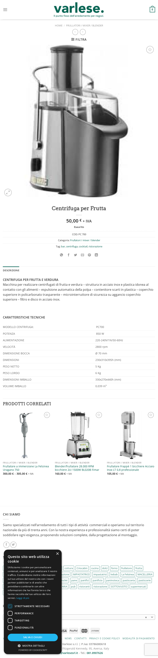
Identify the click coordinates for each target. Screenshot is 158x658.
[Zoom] (8, 192)
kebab (114, 574)
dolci (105, 568)
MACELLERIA (145, 574)
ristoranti (84, 586)
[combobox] (79, 617)
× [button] (57, 553)
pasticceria (129, 580)
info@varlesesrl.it (66, 653)
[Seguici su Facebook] (6, 545)
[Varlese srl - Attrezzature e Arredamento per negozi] (79, 10)
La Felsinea (127, 574)
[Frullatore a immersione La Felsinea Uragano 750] (27, 435)
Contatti (80, 638)
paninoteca (112, 580)
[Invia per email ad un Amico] (82, 255)
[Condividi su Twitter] (75, 255)
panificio (98, 580)
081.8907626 (95, 653)
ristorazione (95, 246)
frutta (138, 568)
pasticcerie (145, 580)
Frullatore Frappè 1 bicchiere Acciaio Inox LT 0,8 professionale (130, 468)
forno (114, 568)
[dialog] (33, 602)
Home (58, 25)
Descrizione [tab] (11, 270)
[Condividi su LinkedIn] (96, 255)
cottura (69, 568)
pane (74, 580)
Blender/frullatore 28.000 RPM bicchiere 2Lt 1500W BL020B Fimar (77, 468)
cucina (94, 568)
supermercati (138, 586)
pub (73, 586)
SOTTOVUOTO (119, 586)
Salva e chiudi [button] (32, 637)
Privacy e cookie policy (104, 638)
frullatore (126, 568)
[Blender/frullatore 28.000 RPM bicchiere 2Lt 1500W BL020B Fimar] (79, 435)
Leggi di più (22, 598)
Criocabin (82, 568)
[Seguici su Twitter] (13, 545)
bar (63, 246)
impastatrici (100, 574)
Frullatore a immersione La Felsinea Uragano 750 (26, 468)
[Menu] (5, 9)
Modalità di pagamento (139, 638)
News (68, 638)
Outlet (64, 580)
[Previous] (3, 454)
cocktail (83, 246)
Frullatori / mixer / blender (84, 25)
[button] (33, 646)
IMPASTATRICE (81, 574)
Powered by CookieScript (32, 650)
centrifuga (72, 246)
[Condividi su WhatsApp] (61, 255)
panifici (85, 580)
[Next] (155, 454)
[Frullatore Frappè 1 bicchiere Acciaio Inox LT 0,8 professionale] (131, 435)
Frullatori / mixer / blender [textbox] (77, 617)
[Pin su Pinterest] (89, 255)
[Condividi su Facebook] (68, 255)
